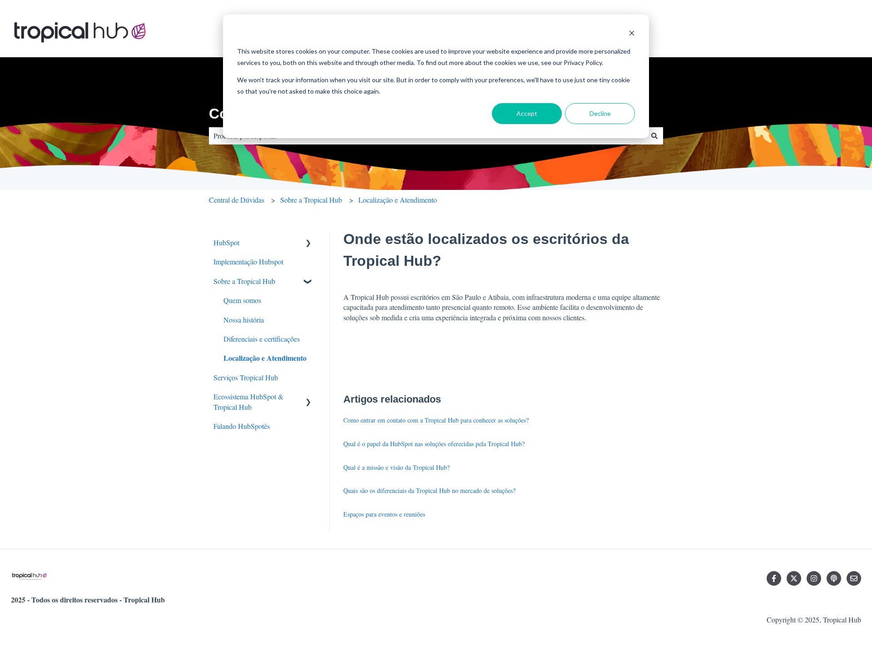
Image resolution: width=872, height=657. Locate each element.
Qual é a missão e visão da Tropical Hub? (396, 467)
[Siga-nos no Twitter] (794, 578)
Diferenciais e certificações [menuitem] (261, 338)
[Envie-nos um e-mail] (854, 578)
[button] (308, 243)
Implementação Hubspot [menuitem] (248, 261)
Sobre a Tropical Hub (311, 199)
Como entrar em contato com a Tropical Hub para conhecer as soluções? (436, 420)
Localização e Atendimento (397, 199)
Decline (600, 113)
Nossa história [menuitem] (243, 319)
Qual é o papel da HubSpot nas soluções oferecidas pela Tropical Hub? (434, 443)
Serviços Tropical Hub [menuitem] (245, 377)
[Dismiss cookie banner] (632, 34)
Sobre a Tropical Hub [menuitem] (244, 281)
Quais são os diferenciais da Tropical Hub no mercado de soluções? (429, 490)
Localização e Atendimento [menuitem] (265, 358)
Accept (526, 113)
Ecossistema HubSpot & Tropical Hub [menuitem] (248, 401)
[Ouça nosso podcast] (834, 578)
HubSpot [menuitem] (226, 242)
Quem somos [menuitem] (242, 300)
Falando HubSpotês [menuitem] (241, 426)
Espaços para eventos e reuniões (384, 514)
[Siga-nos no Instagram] (814, 578)
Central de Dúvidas (236, 199)
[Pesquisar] (654, 135)
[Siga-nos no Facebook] (774, 578)
